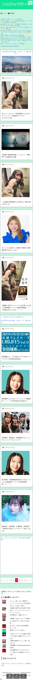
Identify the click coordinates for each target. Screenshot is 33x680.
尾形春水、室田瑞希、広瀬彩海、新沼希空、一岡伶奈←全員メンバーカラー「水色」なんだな (16, 528)
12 (22, 580)
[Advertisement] (16, 557)
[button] (1, 679)
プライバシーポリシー (17, 663)
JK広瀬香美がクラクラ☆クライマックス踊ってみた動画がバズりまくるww (20, 652)
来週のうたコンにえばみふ (17, 630)
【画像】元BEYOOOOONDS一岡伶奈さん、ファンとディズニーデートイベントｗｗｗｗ (20, 610)
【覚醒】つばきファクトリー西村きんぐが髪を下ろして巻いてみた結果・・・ (20, 621)
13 (25, 580)
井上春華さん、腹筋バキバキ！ (19, 615)
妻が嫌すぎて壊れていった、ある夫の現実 (11, 19)
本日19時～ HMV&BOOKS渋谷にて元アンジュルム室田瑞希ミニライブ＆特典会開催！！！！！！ (16, 482)
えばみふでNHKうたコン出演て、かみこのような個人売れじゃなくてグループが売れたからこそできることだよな (16, 31)
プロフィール (5, 663)
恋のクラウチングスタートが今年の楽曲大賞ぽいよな (15, 37)
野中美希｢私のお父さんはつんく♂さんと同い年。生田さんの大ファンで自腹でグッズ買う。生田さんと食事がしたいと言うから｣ (16, 40)
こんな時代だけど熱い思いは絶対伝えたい (13, 317)
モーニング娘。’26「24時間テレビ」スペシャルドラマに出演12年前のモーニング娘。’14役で (20, 603)
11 (19, 580)
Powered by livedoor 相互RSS (10, 46)
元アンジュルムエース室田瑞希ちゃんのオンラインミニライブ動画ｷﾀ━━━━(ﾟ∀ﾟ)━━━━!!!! (16, 116)
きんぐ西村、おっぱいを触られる (10, 35)
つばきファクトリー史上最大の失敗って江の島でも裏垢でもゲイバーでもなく (20, 636)
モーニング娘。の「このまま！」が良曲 (12, 43)
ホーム (4, 13)
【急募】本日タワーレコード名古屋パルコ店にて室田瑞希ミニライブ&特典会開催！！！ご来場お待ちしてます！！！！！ (16, 307)
